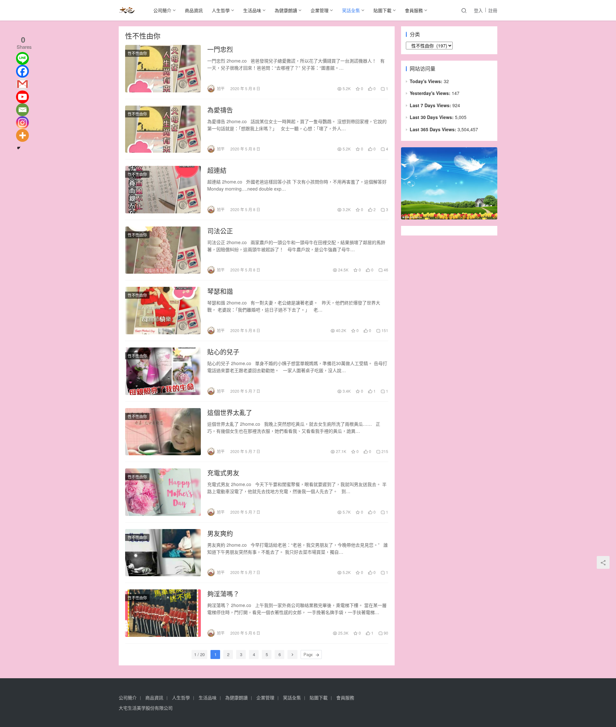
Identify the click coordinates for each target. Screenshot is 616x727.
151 (384, 330)
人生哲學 (221, 10)
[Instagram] (22, 122)
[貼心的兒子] (163, 371)
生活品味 (252, 10)
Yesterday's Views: (431, 93)
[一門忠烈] (163, 68)
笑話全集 (351, 10)
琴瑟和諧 (220, 291)
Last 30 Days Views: (432, 117)
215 (384, 451)
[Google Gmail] (22, 84)
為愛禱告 (220, 110)
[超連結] (163, 189)
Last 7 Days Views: (431, 105)
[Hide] (18, 147)
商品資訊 (194, 10)
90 (385, 633)
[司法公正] (163, 250)
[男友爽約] (163, 553)
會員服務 (414, 10)
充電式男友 (223, 472)
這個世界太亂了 (229, 412)
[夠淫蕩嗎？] (163, 613)
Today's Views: (427, 81)
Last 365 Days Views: (434, 129)
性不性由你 (137, 53)
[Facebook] (22, 71)
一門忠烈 (220, 49)
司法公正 (220, 231)
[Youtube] (22, 96)
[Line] (22, 58)
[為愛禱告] (163, 129)
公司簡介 (162, 10)
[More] (22, 135)
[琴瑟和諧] (163, 310)
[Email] (22, 109)
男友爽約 (220, 533)
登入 (478, 10)
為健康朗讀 (286, 10)
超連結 (217, 170)
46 (385, 269)
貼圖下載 (382, 10)
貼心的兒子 (223, 351)
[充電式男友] (163, 492)
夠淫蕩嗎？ (223, 593)
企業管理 (320, 10)
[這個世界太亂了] (163, 432)
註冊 (492, 10)
